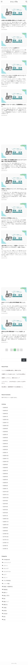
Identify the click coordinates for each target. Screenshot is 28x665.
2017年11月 (5, 539)
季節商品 (5, 589)
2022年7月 (5, 470)
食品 (4, 619)
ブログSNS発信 (7, 580)
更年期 (4, 610)
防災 (4, 616)
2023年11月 (5, 422)
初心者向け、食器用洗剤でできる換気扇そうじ (12, 386)
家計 (4, 598)
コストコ (5, 565)
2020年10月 (5, 524)
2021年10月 (5, 497)
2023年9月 (5, 428)
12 (21, 350)
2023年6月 (5, 437)
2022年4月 (5, 479)
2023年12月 (5, 419)
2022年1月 (5, 488)
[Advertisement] (14, 130)
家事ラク (5, 592)
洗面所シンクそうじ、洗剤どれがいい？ (11, 377)
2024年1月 (5, 416)
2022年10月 (5, 461)
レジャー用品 (6, 583)
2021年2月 (5, 512)
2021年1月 (5, 515)
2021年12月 (5, 491)
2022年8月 (5, 467)
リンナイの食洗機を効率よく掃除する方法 (11, 370)
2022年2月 (5, 485)
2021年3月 (5, 509)
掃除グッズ (5, 601)
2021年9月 (5, 500)
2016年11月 (5, 542)
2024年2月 (5, 413)
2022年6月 (5, 473)
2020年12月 (5, 518)
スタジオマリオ (7, 571)
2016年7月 (5, 545)
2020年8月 (5, 530)
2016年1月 (5, 548)
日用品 (4, 607)
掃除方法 (5, 604)
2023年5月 (5, 440)
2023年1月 (5, 452)
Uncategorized (6, 559)
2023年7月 (5, 434)
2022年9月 (5, 464)
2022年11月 (5, 458)
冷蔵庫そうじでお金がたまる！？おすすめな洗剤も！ (14, 374)
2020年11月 (5, 521)
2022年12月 (5, 455)
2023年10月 (5, 425)
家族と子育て (6, 595)
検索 (24, 360)
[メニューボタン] (1, 1)
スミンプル (14, 1)
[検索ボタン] (26, 1)
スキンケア (5, 568)
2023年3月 (5, 446)
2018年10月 (5, 533)
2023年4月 (5, 443)
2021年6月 (5, 503)
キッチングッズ (7, 562)
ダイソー (5, 577)
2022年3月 (5, 482)
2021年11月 (5, 494)
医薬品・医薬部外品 (8, 586)
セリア (4, 574)
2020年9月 (5, 527)
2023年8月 (5, 431)
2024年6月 (5, 407)
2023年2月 (5, 449)
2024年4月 (5, 410)
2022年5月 (5, 476)
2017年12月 (5, 536)
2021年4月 (5, 506)
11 (18, 350)
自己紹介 (5, 613)
